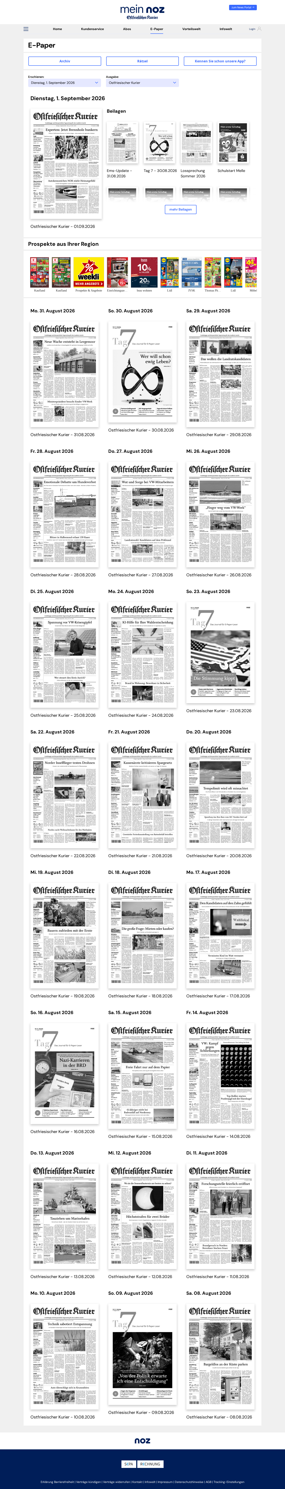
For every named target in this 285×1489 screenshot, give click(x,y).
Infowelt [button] (150, 1482)
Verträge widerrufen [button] (116, 1482)
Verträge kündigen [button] (88, 1482)
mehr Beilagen (180, 209)
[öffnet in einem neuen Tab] (122, 142)
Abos (127, 29)
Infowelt (226, 29)
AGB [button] (208, 1482)
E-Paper (156, 29)
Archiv (64, 61)
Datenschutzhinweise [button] (189, 1482)
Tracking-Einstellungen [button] (229, 1482)
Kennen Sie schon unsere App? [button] (220, 61)
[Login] (251, 29)
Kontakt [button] (137, 1482)
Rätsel (142, 61)
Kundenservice (92, 29)
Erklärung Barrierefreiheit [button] (57, 1482)
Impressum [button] (165, 1482)
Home (57, 29)
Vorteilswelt (191, 29)
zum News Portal (242, 7)
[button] (26, 29)
